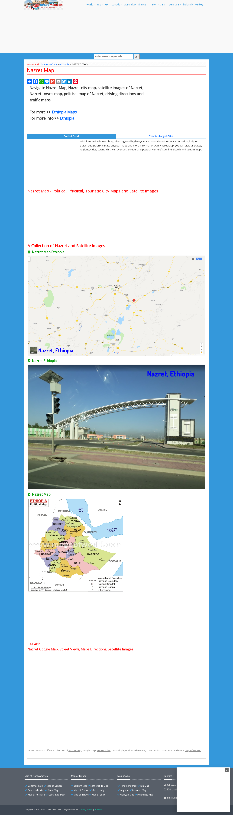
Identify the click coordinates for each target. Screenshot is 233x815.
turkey (199, 4)
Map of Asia (123, 775)
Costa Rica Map (57, 794)
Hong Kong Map (128, 785)
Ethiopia (67, 118)
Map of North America (36, 775)
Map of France (81, 790)
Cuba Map (53, 790)
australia (129, 4)
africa (53, 64)
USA (99, 4)
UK (106, 4)
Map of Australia (36, 794)
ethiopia (64, 64)
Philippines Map (145, 794)
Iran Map (144, 785)
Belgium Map (80, 785)
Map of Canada (54, 785)
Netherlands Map (99, 785)
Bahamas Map (35, 785)
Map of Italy (98, 790)
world (90, 4)
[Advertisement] (116, 30)
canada (116, 4)
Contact (168, 775)
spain (162, 4)
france (142, 4)
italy (152, 4)
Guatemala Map (36, 790)
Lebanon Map (139, 790)
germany (174, 4)
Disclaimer (99, 810)
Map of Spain (98, 794)
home (44, 64)
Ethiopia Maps (64, 111)
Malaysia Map (127, 794)
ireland (187, 4)
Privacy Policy (86, 810)
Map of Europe (78, 775)
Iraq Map (124, 790)
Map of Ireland (81, 794)
